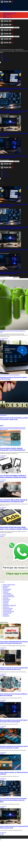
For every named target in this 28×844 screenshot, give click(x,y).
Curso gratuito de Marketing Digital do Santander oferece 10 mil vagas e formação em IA (14, 642)
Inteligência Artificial (9, 374)
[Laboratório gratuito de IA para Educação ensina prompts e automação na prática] (10, 743)
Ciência (1, 428)
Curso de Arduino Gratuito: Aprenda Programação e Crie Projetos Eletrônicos (12, 449)
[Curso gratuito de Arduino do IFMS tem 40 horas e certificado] (10, 769)
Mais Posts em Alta (4, 429)
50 (2, 835)
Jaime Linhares (5, 338)
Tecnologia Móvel (8, 611)
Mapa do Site (11, 838)
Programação (10, 330)
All (0, 427)
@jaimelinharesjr (3, 838)
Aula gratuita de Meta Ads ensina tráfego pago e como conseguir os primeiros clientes (13, 528)
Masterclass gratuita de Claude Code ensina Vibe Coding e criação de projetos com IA (13, 668)
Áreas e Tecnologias (5, 427)
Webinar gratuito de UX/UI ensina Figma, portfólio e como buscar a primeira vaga (14, 418)
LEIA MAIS (2, 339)
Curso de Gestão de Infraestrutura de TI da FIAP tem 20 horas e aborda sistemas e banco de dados (13, 111)
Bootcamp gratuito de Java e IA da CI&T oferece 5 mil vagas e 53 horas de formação (13, 156)
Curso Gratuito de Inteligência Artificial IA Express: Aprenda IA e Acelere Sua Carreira (13, 476)
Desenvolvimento (18, 428)
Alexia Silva (4, 455)
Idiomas (5, 602)
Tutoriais (6, 614)
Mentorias (6, 607)
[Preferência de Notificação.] (0, 839)
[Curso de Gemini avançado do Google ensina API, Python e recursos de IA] (10, 130)
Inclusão (5, 604)
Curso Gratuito (3, 330)
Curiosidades (6, 428)
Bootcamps (19, 427)
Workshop (6, 616)
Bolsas (15, 427)
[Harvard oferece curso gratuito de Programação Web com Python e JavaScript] (10, 85)
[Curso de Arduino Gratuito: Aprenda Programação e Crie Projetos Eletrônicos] (10, 445)
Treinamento (17, 374)
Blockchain (12, 427)
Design (1, 415)
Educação (6, 599)
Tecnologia (17, 330)
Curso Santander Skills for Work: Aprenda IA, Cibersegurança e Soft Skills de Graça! (13, 500)
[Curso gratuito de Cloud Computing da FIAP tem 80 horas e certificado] (10, 691)
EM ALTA (1, 425)
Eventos (2, 374)
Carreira (23, 427)
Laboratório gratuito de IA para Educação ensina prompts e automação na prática (13, 747)
